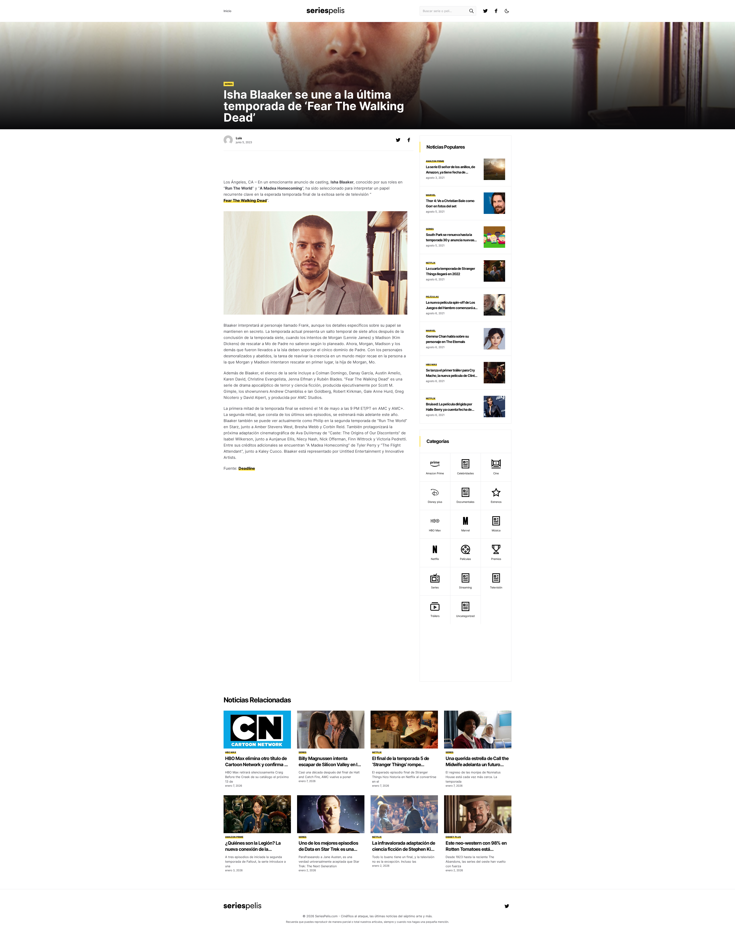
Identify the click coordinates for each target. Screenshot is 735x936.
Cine (496, 473)
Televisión (496, 587)
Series (229, 84)
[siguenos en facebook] (496, 11)
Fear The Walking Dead (245, 200)
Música (496, 530)
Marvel (431, 195)
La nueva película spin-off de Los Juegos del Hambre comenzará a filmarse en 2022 (450, 307)
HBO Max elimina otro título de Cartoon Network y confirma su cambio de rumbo (257, 764)
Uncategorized (465, 616)
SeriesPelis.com (326, 916)
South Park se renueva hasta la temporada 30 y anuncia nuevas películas (450, 240)
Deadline (246, 468)
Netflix (430, 262)
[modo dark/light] (506, 11)
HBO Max (431, 364)
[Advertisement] (315, 165)
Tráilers (434, 616)
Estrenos (496, 501)
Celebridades (465, 473)
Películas (432, 296)
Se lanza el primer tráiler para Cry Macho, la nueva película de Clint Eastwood (450, 375)
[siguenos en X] (398, 140)
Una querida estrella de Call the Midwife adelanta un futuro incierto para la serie (477, 764)
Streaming (465, 587)
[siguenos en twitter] (485, 11)
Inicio (227, 11)
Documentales (465, 501)
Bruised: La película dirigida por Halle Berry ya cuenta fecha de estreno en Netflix (449, 409)
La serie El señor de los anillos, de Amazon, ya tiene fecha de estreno (450, 172)
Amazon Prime (435, 161)
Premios (496, 558)
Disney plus (435, 501)
